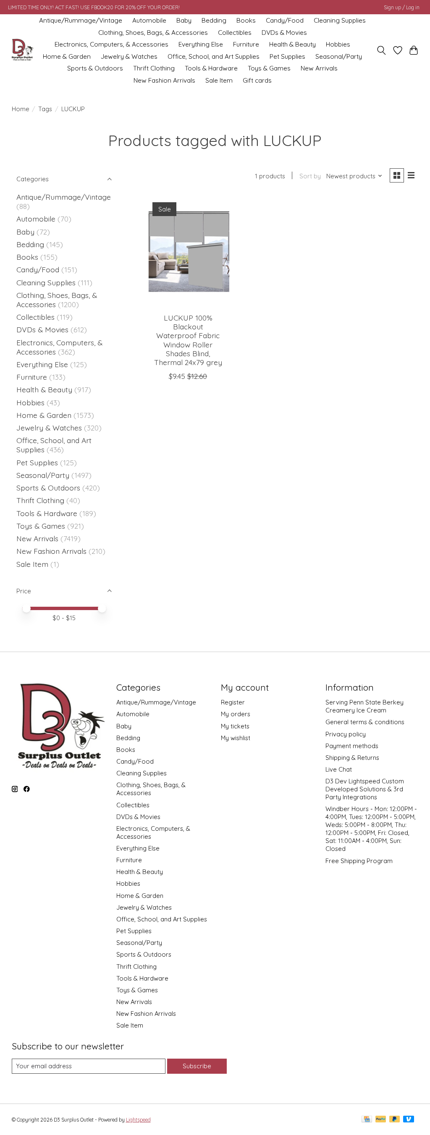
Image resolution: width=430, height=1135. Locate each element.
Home (20, 109)
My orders (235, 714)
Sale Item (219, 80)
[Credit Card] (367, 1120)
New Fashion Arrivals (164, 80)
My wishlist (235, 738)
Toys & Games (269, 68)
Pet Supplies (287, 56)
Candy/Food (285, 20)
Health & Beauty (292, 44)
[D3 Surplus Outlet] (22, 50)
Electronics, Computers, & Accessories (111, 44)
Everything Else (200, 44)
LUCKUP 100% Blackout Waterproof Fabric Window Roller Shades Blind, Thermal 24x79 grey (188, 340)
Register (233, 702)
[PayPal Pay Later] (394, 1120)
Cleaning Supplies (340, 20)
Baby (183, 20)
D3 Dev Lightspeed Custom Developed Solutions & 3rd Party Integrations (364, 789)
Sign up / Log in (402, 7)
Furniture (246, 44)
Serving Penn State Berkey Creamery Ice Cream (364, 706)
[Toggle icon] (381, 50)
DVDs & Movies (284, 33)
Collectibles (235, 33)
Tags (45, 109)
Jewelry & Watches (129, 56)
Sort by (310, 176)
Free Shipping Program (359, 861)
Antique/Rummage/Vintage (80, 20)
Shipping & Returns (352, 758)
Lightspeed (138, 1120)
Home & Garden (67, 56)
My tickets (235, 726)
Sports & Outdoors (95, 68)
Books (246, 20)
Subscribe (197, 1066)
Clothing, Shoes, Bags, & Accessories (153, 33)
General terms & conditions (364, 722)
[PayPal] (380, 1120)
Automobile (149, 20)
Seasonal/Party (338, 56)
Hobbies (338, 44)
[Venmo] (408, 1120)
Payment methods (351, 746)
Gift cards (257, 80)
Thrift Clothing (154, 68)
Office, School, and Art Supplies (214, 56)
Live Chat (338, 769)
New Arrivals (319, 68)
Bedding (214, 20)
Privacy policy (345, 734)
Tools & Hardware (211, 68)
